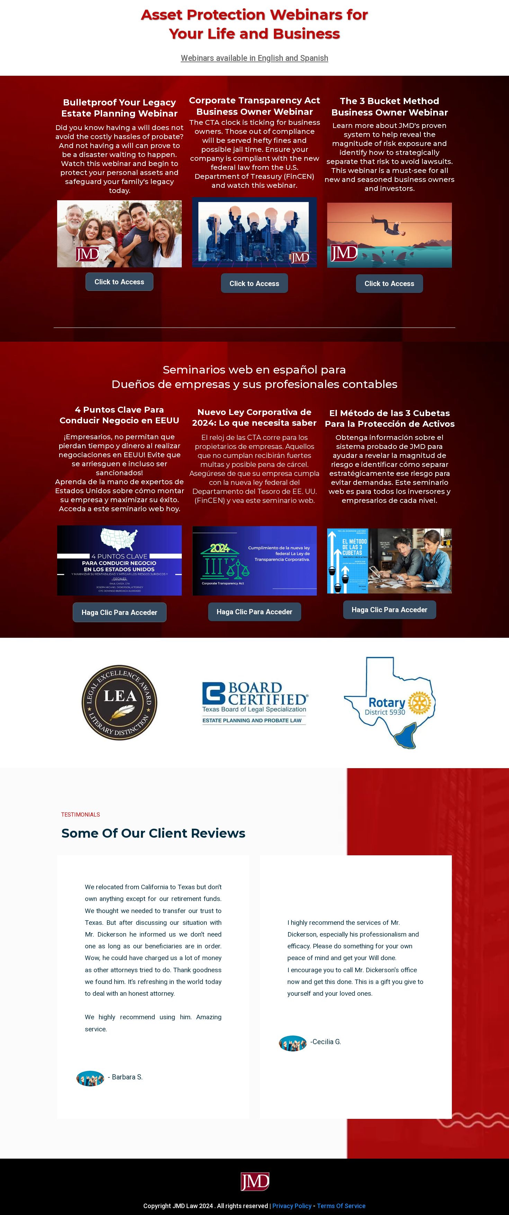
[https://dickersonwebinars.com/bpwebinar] (119, 233)
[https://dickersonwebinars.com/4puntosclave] (119, 560)
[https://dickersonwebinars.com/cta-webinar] (254, 232)
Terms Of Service (341, 1205)
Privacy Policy (292, 1205)
